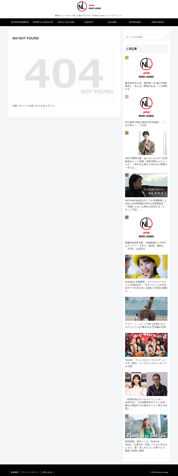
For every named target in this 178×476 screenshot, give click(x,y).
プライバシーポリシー (30, 472)
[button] (165, 36)
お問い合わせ (47, 472)
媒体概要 (14, 472)
